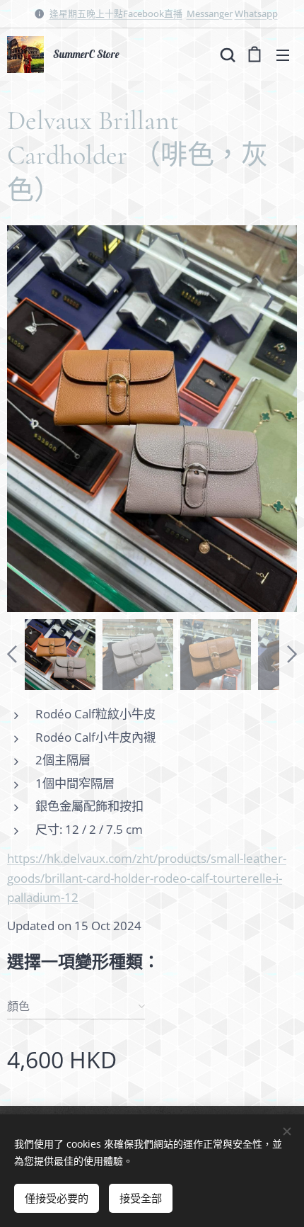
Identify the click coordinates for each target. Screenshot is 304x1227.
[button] (226, 54)
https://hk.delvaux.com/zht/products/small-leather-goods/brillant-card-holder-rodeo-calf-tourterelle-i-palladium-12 (146, 877)
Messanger (210, 13)
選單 (283, 54)
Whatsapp (256, 13)
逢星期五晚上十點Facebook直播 (115, 13)
